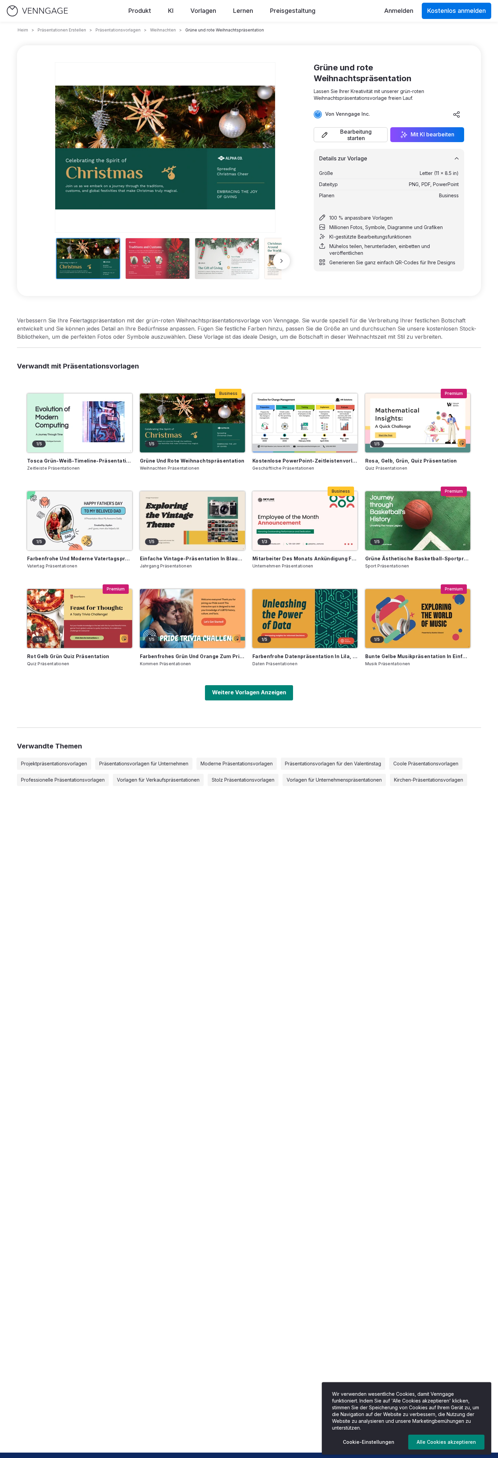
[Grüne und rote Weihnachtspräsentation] (192, 423)
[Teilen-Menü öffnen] (456, 114)
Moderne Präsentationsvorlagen (237, 763)
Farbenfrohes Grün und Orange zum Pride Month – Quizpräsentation (192, 656)
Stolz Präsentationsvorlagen (243, 780)
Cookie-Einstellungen (368, 1442)
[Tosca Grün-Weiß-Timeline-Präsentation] (79, 423)
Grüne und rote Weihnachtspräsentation (192, 461)
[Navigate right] (281, 260)
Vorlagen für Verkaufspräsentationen (158, 780)
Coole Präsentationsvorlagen (425, 763)
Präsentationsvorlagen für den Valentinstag (333, 763)
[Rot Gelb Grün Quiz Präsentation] (79, 618)
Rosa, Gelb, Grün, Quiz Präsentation (411, 461)
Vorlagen (203, 10)
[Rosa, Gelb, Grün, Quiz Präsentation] (417, 423)
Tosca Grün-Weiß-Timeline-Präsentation (79, 461)
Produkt (139, 10)
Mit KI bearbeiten (432, 134)
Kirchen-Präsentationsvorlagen (428, 780)
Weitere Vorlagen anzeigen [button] (249, 692)
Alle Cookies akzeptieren (446, 1442)
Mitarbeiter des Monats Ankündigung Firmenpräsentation (304, 558)
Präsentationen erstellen (62, 29)
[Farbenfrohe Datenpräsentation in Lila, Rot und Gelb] (304, 618)
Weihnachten (163, 29)
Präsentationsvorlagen (118, 29)
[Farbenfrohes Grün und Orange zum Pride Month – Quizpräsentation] (192, 618)
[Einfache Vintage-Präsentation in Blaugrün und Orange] (192, 520)
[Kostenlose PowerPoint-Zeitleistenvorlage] (304, 423)
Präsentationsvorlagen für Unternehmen (143, 763)
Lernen (243, 10)
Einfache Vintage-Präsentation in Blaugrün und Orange (192, 558)
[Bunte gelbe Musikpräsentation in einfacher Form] (417, 618)
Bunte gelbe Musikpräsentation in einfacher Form (417, 656)
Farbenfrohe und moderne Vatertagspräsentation (79, 558)
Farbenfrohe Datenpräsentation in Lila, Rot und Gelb (304, 656)
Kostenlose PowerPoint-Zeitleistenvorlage (304, 461)
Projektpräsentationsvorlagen (54, 763)
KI (170, 10)
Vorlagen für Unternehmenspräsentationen (334, 780)
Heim (23, 29)
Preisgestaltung (292, 10)
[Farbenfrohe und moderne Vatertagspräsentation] (79, 520)
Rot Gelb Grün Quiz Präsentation (68, 656)
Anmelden (398, 10)
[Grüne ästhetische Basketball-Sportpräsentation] (417, 520)
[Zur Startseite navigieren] (37, 11)
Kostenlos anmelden (456, 10)
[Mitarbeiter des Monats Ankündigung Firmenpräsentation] (304, 520)
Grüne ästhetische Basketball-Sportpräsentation (417, 558)
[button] (351, 134)
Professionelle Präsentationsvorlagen (63, 780)
